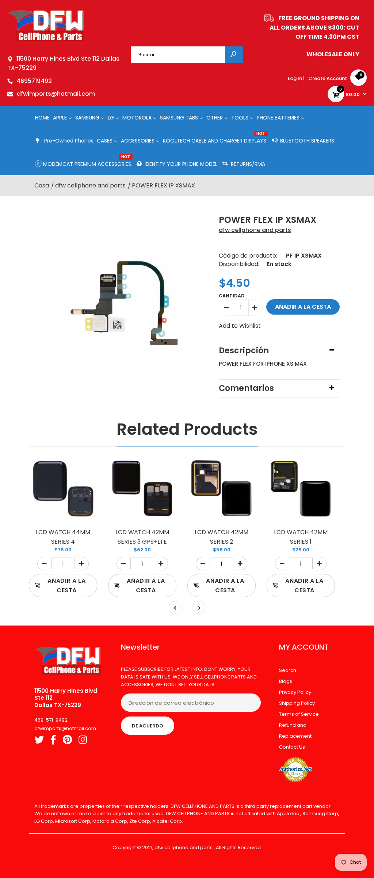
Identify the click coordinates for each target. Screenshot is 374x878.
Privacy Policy (295, 692)
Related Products (187, 429)
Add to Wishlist (240, 326)
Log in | (296, 78)
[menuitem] (42, 117)
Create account (327, 78)
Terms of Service (299, 714)
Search (287, 670)
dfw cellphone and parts (255, 230)
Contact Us (292, 747)
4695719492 (34, 81)
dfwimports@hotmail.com (56, 94)
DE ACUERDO (147, 725)
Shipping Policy (297, 703)
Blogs (285, 681)
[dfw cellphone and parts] (46, 42)
